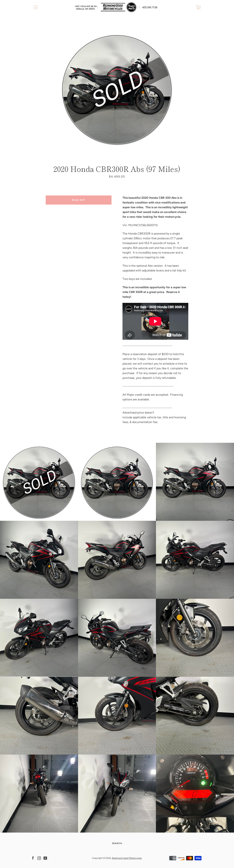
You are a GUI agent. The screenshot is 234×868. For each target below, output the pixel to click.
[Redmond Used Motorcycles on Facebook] (33, 858)
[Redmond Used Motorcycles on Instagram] (39, 858)
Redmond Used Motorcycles (127, 858)
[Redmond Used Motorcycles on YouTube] (45, 858)
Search (117, 843)
